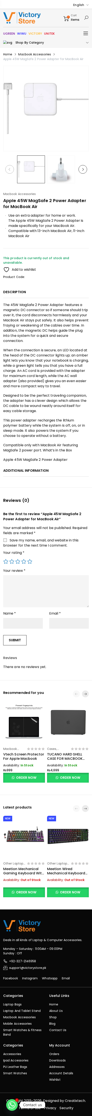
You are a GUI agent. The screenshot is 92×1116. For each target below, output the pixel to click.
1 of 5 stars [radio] (5, 561)
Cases (51, 749)
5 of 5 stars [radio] (29, 561)
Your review (14, 570)
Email (55, 613)
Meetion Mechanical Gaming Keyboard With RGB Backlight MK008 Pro (23, 875)
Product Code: (14, 277)
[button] (85, 693)
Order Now (26, 777)
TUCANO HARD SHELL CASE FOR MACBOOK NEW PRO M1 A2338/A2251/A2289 (65, 761)
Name (9, 613)
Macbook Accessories (34, 54)
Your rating (13, 552)
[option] (31, 169)
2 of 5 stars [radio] (11, 561)
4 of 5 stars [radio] (23, 561)
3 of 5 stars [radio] (17, 561)
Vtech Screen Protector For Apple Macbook (23, 756)
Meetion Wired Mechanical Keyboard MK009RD (66, 873)
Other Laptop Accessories (13, 865)
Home (7, 54)
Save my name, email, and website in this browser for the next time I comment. (41, 543)
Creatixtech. (75, 1100)
